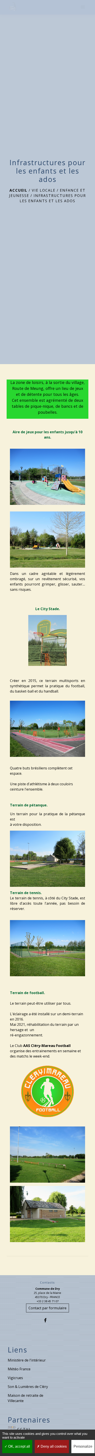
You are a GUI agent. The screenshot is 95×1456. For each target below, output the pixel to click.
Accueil (18, 190)
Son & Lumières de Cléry (28, 1386)
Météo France (19, 1369)
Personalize (83, 1446)
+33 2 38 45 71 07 (48, 1301)
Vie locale (43, 190)
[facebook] (47, 1320)
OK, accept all (18, 1446)
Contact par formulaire (47, 1308)
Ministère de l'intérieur (27, 1360)
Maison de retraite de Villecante (25, 1398)
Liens (17, 1350)
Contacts (47, 1282)
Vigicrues (15, 1377)
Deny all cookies (53, 1446)
